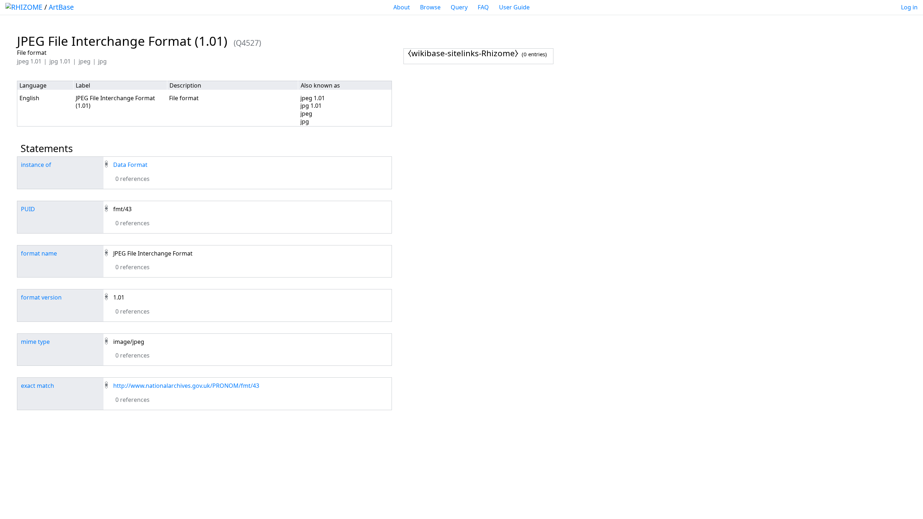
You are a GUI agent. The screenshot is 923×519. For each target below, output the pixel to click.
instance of (36, 165)
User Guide (514, 7)
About (401, 7)
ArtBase (61, 7)
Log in (909, 7)
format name (39, 253)
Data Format (130, 165)
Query (459, 7)
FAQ (483, 7)
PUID (28, 209)
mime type (35, 342)
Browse (430, 7)
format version (41, 297)
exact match (37, 386)
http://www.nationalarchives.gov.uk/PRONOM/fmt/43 (186, 386)
